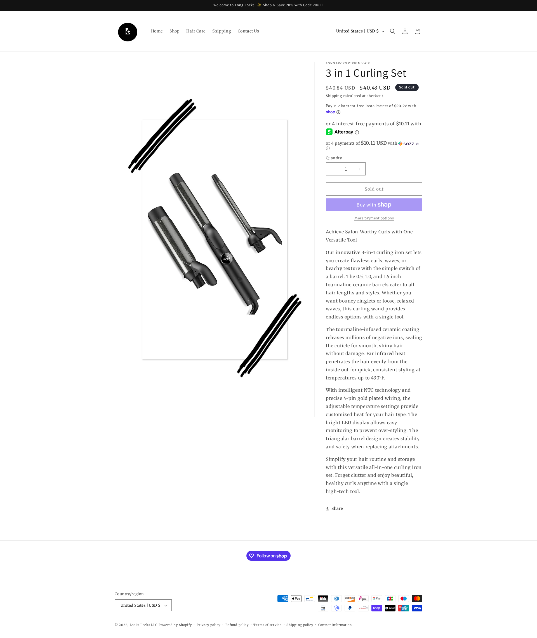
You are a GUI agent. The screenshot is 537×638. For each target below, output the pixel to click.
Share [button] (337, 508)
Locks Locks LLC (144, 625)
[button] (393, 31)
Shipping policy (299, 625)
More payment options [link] (374, 218)
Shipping (334, 96)
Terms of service (267, 625)
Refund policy (237, 625)
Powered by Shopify (175, 625)
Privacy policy (208, 625)
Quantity (334, 158)
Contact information (335, 625)
